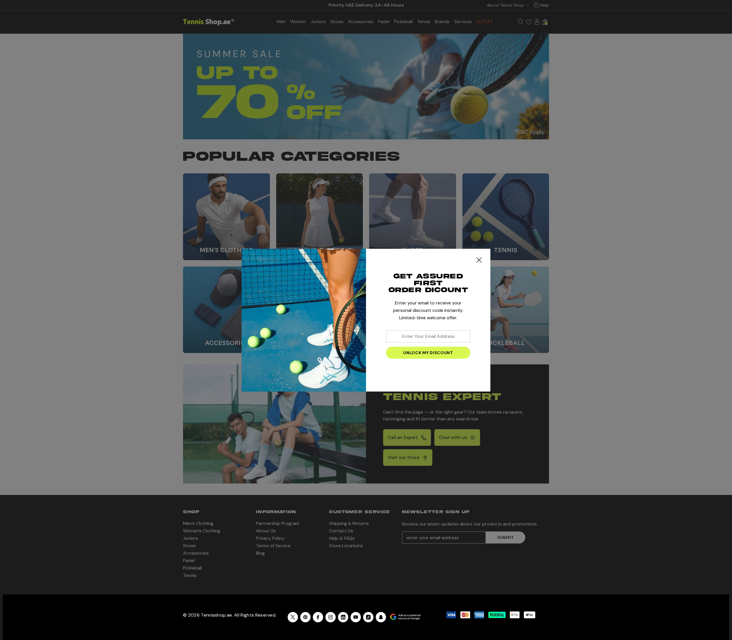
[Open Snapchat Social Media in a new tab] (381, 617)
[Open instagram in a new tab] (330, 617)
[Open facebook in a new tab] (318, 617)
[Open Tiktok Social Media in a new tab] (368, 617)
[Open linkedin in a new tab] (343, 617)
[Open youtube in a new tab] (356, 617)
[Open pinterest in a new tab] (305, 617)
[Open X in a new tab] (293, 617)
